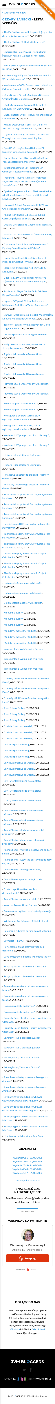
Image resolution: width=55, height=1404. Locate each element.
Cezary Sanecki (16, 19)
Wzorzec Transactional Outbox (20, 905)
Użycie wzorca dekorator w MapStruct (24, 1136)
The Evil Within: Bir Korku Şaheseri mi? (24, 41)
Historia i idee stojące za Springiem (22, 454)
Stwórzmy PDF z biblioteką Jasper (22, 1037)
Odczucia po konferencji (16, 744)
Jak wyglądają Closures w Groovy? (22, 1057)
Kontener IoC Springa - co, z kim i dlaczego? (26, 435)
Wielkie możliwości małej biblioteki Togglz (26, 920)
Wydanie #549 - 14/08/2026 (27, 1165)
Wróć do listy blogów (14, 12)
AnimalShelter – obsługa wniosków (22, 869)
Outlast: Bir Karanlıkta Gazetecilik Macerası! (27, 224)
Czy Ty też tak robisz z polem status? (23, 780)
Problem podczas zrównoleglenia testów (25, 334)
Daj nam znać (27, 1211)
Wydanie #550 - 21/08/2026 (27, 1161)
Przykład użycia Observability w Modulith (26, 383)
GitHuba (15, 1329)
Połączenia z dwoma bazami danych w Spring (27, 930)
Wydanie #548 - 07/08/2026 (27, 1169)
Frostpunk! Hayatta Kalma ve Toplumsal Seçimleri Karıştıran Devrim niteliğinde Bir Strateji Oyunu (24, 181)
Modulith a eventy (13, 612)
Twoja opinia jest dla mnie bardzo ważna (25, 966)
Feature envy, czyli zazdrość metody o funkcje (27, 911)
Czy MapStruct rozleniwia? (18, 726)
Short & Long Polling (14, 708)
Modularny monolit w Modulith (20, 630)
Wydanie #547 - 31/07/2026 (27, 1172)
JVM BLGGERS (22, 4)
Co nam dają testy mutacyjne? (19, 1005)
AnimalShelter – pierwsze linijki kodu (23, 879)
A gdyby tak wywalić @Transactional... (24, 354)
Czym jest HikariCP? (15, 940)
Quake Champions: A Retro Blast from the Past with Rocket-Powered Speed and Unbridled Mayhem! (27, 195)
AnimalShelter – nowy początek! (20, 899)
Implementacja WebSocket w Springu (23, 648)
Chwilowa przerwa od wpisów (19, 762)
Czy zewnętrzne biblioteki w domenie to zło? (27, 956)
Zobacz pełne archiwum (27, 1180)
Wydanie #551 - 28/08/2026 (27, 1157)
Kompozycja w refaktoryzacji (19, 403)
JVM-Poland (38, 1329)
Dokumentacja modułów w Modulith (23, 583)
